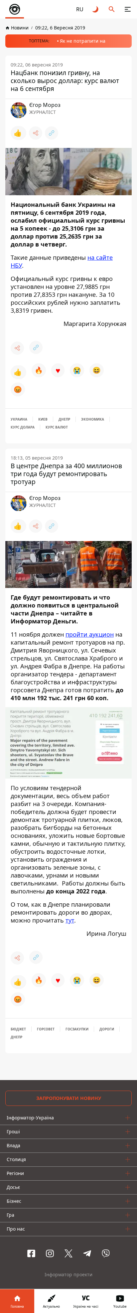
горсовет (46, 1029)
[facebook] (31, 1253)
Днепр (64, 419)
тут (70, 920)
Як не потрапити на (82, 41)
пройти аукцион (90, 634)
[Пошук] (112, 9)
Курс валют (57, 427)
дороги (106, 1029)
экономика (92, 419)
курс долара (23, 427)
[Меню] (128, 9)
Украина (19, 419)
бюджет (18, 1029)
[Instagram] (50, 1253)
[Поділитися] (35, 133)
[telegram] (87, 1253)
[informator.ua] (14, 9)
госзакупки (77, 1029)
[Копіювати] (51, 133)
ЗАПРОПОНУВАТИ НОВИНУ (68, 1098)
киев (43, 419)
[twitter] (68, 1253)
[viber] (106, 1253)
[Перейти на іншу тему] (96, 9)
